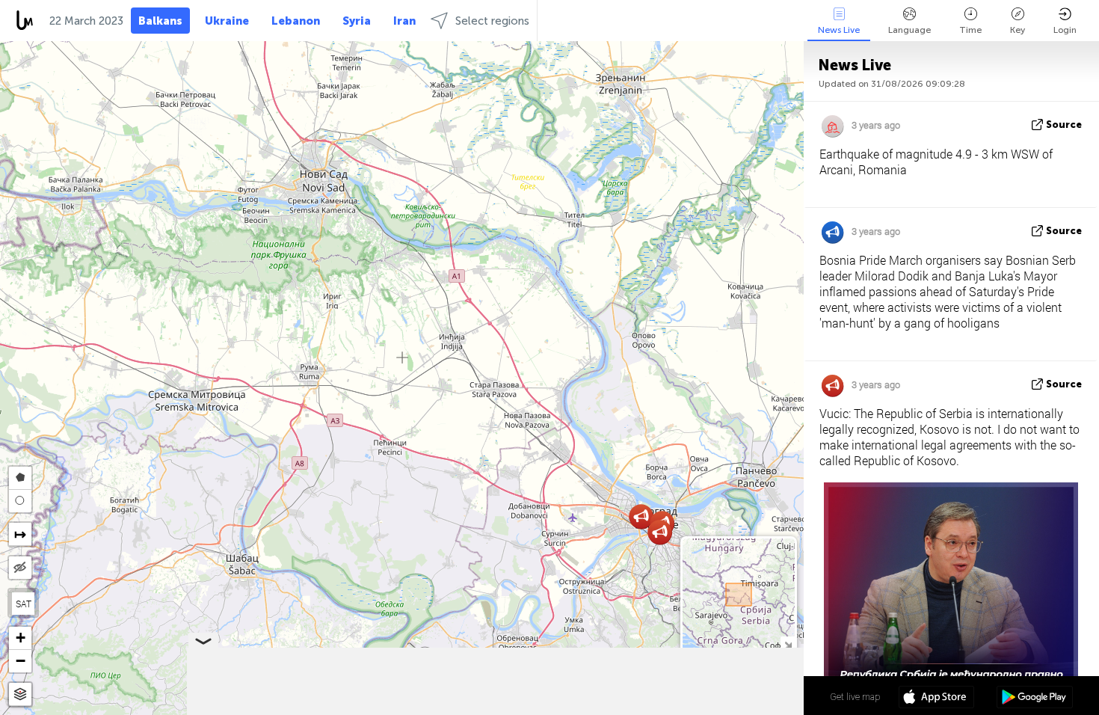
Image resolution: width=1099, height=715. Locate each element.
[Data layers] (20, 694)
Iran (404, 21)
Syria (356, 21)
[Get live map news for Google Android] (1034, 698)
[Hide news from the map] (20, 567)
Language (909, 30)
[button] (659, 532)
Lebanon (295, 21)
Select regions (492, 21)
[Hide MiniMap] (788, 643)
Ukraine (227, 21)
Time (970, 30)
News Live (839, 30)
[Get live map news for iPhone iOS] (936, 698)
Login (1065, 30)
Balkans (160, 21)
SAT (23, 604)
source (1064, 124)
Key (1017, 30)
